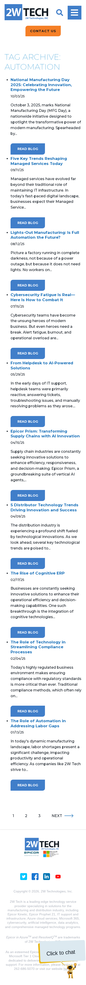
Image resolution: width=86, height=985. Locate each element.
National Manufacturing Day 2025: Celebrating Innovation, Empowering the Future (41, 84)
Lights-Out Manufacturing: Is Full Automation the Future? (45, 235)
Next (57, 816)
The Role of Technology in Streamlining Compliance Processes (38, 647)
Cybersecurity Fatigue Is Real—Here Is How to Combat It (43, 297)
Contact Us (43, 31)
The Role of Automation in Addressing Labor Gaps (38, 723)
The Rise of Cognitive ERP (38, 573)
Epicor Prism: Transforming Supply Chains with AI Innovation (45, 434)
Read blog (27, 149)
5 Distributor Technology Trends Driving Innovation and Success (44, 507)
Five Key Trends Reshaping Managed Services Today (39, 161)
